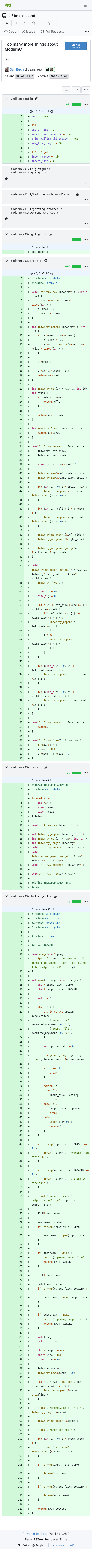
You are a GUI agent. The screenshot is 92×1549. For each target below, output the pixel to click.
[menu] (85, 89)
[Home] (8, 5)
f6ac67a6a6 (59, 76)
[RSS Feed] (7, 23)
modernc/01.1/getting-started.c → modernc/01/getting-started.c (38, 210)
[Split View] (76, 89)
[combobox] (66, 89)
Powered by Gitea (35, 1533)
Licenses (58, 1545)
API (72, 1545)
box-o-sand (24, 16)
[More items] (86, 31)
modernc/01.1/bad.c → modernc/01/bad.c (42, 194)
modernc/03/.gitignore (29, 234)
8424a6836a (24, 76)
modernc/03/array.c (26, 260)
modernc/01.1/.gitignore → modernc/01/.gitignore (32, 170)
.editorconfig (22, 98)
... (7, 59)
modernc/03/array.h (26, 767)
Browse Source (75, 46)
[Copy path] (37, 99)
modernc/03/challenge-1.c (31, 896)
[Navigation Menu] (85, 5)
